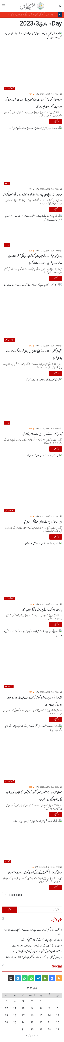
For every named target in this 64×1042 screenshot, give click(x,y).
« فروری (35, 1035)
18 (14, 1015)
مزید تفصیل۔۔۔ (56, 121)
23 (32, 1023)
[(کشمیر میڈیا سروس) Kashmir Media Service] (32, 6)
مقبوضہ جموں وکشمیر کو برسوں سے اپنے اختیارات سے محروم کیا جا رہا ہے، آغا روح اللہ (32, 932)
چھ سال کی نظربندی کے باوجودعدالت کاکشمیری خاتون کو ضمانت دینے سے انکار (32, 957)
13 (57, 1015)
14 (49, 1015)
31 (23, 1030)
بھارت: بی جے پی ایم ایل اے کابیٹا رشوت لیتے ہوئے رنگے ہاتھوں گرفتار (32, 194)
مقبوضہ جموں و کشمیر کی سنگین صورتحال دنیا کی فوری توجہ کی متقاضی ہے (32, 14)
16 (32, 1015)
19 (6, 1015)
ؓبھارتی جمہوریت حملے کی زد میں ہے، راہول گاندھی (42, 434)
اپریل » (28, 1035)
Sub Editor (55, 94)
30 (32, 1030)
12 (6, 1008)
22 (40, 1023)
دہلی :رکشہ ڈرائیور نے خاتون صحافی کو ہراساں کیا (43, 522)
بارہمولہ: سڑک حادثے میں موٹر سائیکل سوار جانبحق (42, 610)
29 (40, 1030)
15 (40, 1015)
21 (49, 1023)
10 (23, 1008)
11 (14, 1008)
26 (6, 1023)
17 (23, 1015)
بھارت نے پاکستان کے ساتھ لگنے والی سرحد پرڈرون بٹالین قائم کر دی (36, 946)
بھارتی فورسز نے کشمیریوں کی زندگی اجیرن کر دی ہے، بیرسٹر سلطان (35, 872)
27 (57, 1030)
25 (14, 1023)
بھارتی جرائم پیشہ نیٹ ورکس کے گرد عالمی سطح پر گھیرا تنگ (40, 940)
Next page (15, 895)
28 (49, 1030)
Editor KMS (55, 867)
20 (57, 1023)
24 (23, 1023)
